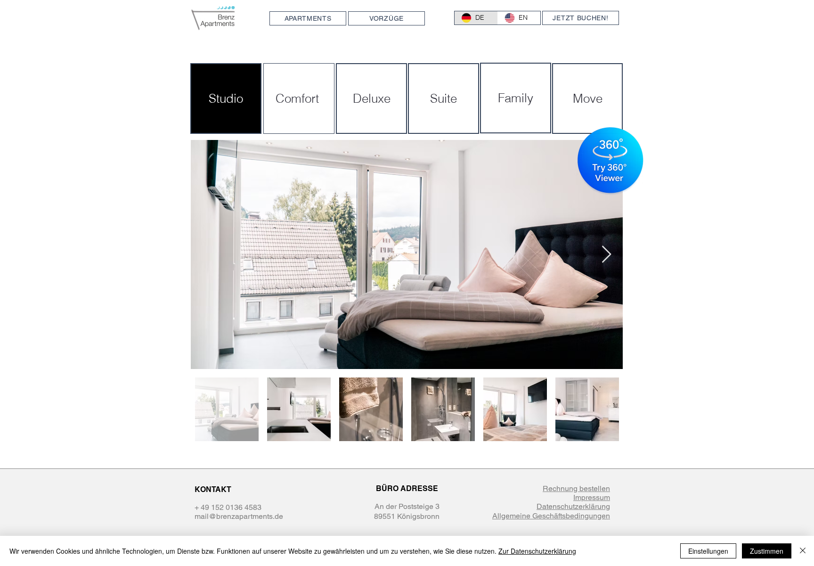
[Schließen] (802, 550)
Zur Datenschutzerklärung (537, 551)
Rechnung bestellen (576, 488)
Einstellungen (708, 551)
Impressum (591, 497)
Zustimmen (766, 551)
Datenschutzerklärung (573, 506)
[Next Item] (606, 255)
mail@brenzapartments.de (239, 516)
